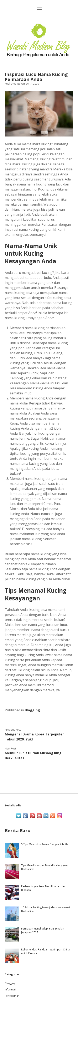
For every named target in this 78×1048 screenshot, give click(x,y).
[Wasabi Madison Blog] (39, 58)
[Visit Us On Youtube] (39, 818)
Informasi (10, 989)
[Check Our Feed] (52, 818)
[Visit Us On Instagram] (59, 818)
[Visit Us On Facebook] (25, 818)
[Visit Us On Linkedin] (45, 818)
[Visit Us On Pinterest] (32, 818)
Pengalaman (12, 996)
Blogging (32, 710)
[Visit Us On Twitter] (18, 818)
